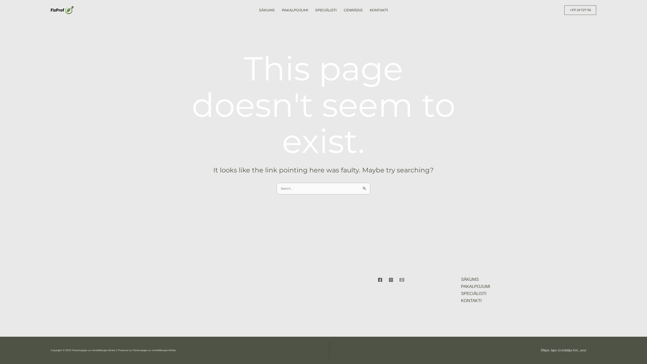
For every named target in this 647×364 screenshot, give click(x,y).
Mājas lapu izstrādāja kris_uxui (563, 350)
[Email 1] (402, 280)
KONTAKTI (379, 10)
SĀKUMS (267, 10)
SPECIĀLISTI (326, 10)
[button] (580, 10)
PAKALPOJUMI (295, 10)
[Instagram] (391, 280)
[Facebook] (380, 280)
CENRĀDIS (353, 10)
